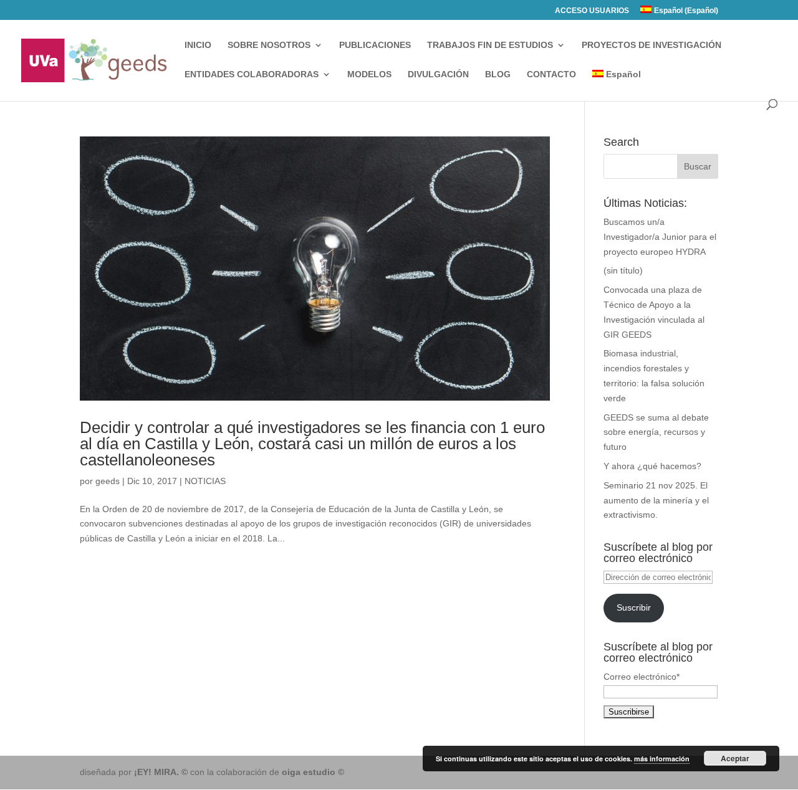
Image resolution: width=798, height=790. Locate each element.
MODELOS (369, 74)
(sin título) (623, 270)
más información (662, 758)
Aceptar (735, 758)
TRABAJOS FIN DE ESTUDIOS (490, 45)
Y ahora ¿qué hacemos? (652, 466)
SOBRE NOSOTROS (269, 45)
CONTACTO (551, 74)
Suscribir (634, 607)
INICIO (198, 45)
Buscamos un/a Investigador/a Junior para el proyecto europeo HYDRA (659, 237)
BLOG (498, 74)
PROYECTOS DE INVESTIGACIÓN (651, 45)
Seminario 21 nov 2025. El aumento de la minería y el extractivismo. (656, 500)
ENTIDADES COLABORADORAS (252, 74)
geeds (107, 481)
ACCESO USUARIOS (592, 11)
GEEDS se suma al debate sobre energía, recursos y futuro (656, 432)
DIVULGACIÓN (438, 74)
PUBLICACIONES (375, 45)
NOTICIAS (205, 481)
